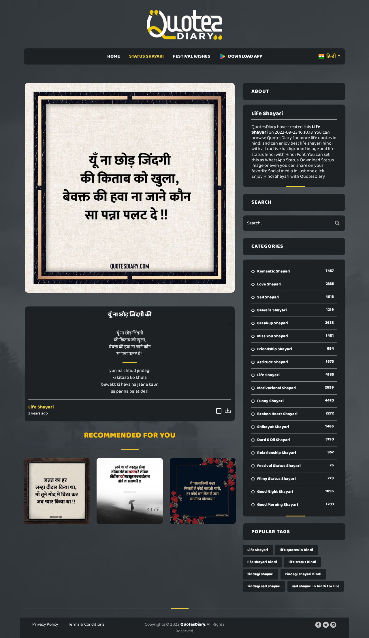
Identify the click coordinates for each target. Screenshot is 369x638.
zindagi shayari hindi (303, 574)
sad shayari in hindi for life (315, 586)
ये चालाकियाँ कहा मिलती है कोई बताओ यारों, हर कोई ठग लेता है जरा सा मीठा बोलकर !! (202, 491)
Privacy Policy (45, 624)
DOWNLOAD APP (245, 56)
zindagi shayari (260, 574)
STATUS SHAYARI (146, 56)
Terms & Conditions (86, 624)
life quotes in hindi (296, 550)
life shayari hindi (262, 562)
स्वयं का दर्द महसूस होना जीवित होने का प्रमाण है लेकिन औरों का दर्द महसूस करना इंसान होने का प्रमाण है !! (129, 490)
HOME (113, 56)
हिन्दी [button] (331, 56)
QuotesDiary (192, 624)
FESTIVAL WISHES (191, 56)
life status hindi (302, 562)
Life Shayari (41, 407)
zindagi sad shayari (263, 586)
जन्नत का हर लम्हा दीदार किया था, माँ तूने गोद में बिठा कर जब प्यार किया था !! (57, 491)
